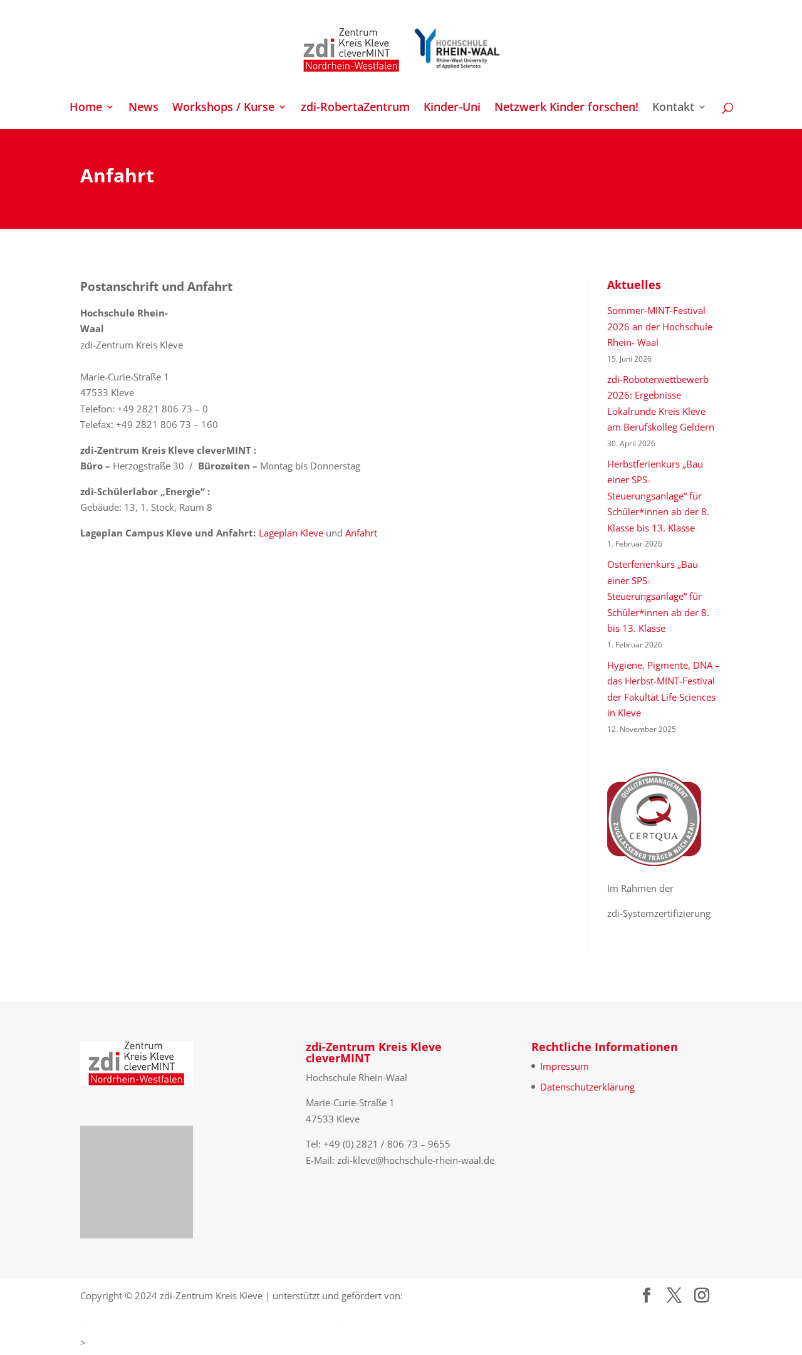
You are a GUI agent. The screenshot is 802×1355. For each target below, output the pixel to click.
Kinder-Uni (452, 108)
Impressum (564, 1066)
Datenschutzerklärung (587, 1086)
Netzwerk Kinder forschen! (566, 108)
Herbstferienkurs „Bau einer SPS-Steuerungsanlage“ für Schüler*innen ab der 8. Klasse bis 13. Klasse (658, 496)
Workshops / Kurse (223, 108)
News (143, 108)
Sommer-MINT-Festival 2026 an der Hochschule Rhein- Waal (659, 326)
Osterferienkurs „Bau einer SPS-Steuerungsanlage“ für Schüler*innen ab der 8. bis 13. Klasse (658, 596)
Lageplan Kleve (291, 532)
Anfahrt (361, 532)
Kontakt (673, 108)
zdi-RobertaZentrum (355, 108)
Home (86, 108)
